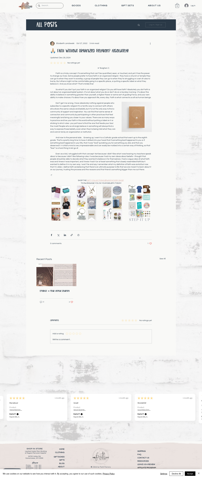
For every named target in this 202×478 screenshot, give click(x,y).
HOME (61, 449)
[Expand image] (62, 203)
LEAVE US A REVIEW (146, 464)
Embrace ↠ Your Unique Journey (54, 291)
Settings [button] (163, 473)
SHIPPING (141, 451)
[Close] (198, 473)
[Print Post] (78, 235)
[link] (177, 5)
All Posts (46, 24)
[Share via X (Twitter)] (58, 235)
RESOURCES (143, 461)
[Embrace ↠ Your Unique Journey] (56, 275)
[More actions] (150, 43)
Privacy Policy (109, 473)
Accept (190, 473)
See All (163, 259)
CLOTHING (59, 452)
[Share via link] (71, 235)
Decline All (176, 473)
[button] (76, 5)
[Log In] (184, 6)
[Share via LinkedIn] (65, 235)
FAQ (139, 454)
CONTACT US (143, 458)
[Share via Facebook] (51, 235)
